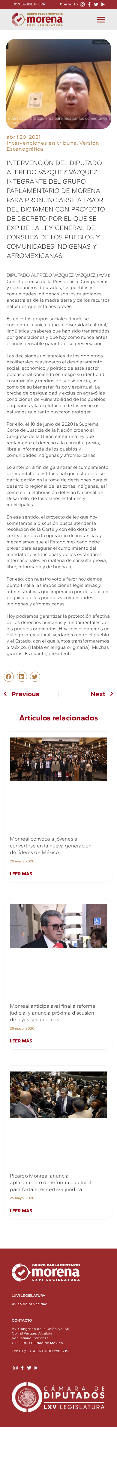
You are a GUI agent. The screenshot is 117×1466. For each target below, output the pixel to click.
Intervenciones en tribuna (42, 143)
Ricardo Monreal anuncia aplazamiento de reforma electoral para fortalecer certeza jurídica (50, 1182)
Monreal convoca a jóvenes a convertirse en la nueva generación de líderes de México (51, 845)
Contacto (69, 4)
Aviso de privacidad (29, 1304)
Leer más (21, 873)
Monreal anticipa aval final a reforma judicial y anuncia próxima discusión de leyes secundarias (52, 1012)
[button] (9, 677)
